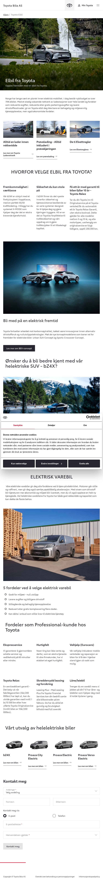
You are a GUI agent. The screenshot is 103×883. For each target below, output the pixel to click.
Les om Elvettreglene (79, 149)
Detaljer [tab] (51, 425)
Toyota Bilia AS (12, 5)
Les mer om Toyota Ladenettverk (11, 154)
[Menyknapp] (98, 5)
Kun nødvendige (19, 463)
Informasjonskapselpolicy (89, 876)
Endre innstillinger (50, 463)
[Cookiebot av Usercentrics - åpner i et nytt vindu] (88, 418)
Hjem (5, 14)
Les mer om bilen (10, 762)
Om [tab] (85, 425)
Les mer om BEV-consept (19, 348)
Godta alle (84, 463)
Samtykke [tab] (18, 425)
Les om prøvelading (45, 156)
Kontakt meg (12, 846)
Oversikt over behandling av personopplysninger (55, 876)
